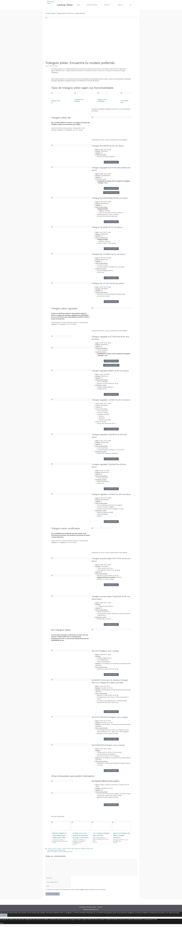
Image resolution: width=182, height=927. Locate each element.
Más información (174, 912)
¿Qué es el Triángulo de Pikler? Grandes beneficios (121, 835)
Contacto (99, 907)
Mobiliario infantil (85, 848)
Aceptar (3, 915)
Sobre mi (120, 4)
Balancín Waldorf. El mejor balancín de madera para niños (59, 835)
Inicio (78, 4)
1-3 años (58, 848)
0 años (54, 848)
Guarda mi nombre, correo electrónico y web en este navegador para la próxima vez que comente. (76, 889)
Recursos (106, 4)
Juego (72, 848)
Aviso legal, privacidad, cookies (87, 907)
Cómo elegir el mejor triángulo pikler (56, 850)
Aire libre (68, 848)
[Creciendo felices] (51, 5)
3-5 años (63, 848)
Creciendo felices (65, 5)
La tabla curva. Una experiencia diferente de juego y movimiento (81, 835)
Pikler (91, 848)
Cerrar (2, 923)
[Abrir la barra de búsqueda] (130, 5)
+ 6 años (49, 848)
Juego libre (77, 848)
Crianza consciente (92, 4)
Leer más (54, 842)
